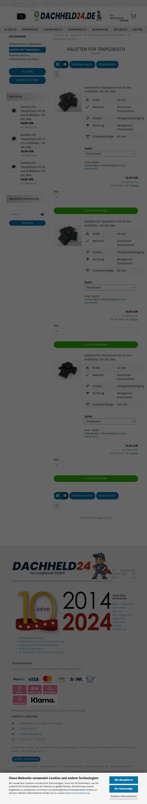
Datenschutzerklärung (77, 793)
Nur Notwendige (124, 788)
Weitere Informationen (124, 796)
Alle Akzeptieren (123, 780)
